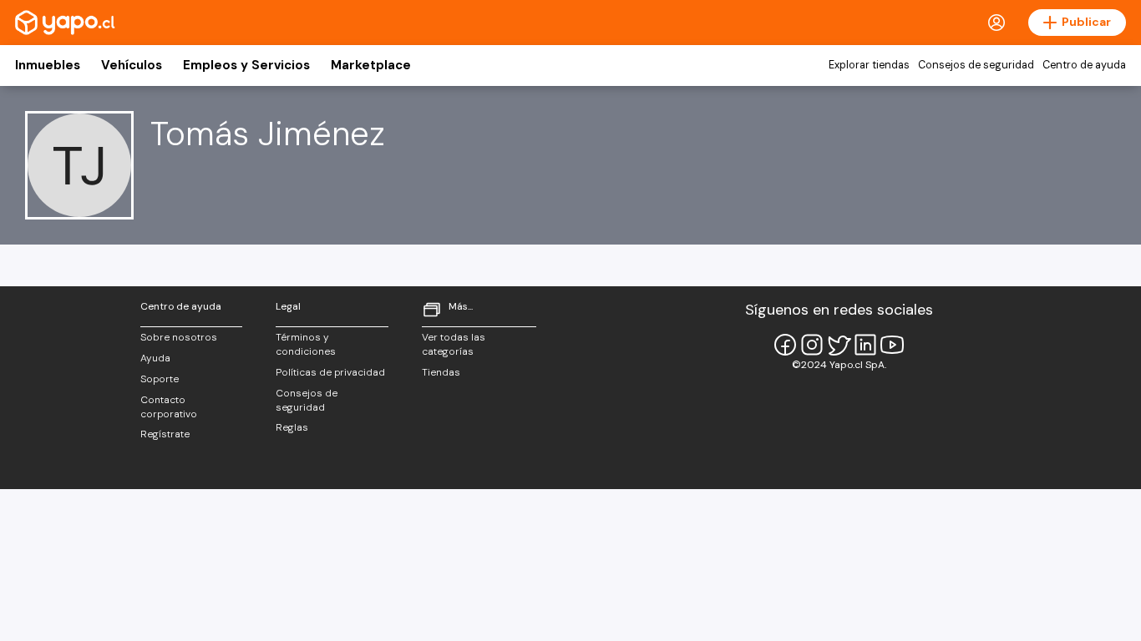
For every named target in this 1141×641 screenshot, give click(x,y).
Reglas (292, 427)
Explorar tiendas (869, 65)
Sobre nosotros (178, 337)
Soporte (159, 379)
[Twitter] (838, 344)
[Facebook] (785, 344)
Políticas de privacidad (330, 372)
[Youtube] (892, 344)
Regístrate (165, 434)
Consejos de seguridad (976, 65)
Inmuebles (47, 65)
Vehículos (131, 65)
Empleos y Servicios (246, 65)
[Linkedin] (865, 344)
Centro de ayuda (1084, 65)
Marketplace (371, 65)
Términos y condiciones (306, 344)
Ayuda (155, 358)
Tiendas (441, 372)
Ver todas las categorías (453, 344)
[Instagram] (812, 344)
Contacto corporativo (168, 407)
